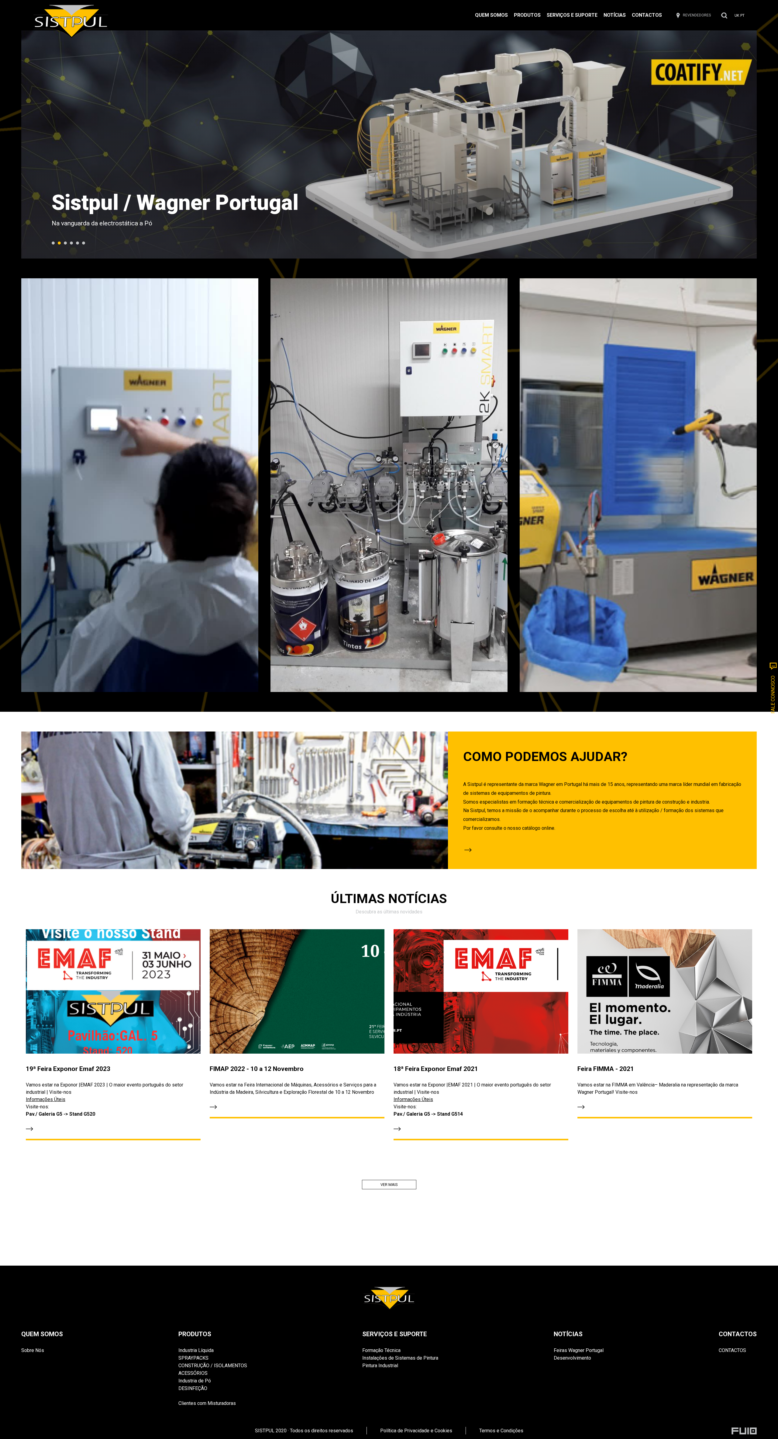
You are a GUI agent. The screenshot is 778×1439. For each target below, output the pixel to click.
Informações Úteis (45, 1099)
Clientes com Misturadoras (207, 1399)
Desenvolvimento (572, 1358)
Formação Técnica (381, 1350)
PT (742, 15)
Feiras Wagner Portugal (579, 1350)
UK (737, 15)
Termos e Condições (501, 1431)
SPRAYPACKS (193, 1358)
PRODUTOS (527, 15)
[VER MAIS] (602, 850)
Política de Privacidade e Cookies (416, 1431)
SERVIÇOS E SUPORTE (572, 15)
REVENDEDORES (697, 15)
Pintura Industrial (380, 1365)
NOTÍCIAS (615, 15)
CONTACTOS (647, 15)
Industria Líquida (196, 1350)
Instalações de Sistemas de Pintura (400, 1358)
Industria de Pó (194, 1381)
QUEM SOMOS (491, 15)
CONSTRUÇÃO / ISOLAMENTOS (212, 1365)
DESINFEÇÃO (192, 1388)
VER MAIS (389, 1184)
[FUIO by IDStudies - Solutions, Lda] (744, 1430)
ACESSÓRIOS (193, 1373)
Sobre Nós (32, 1350)
